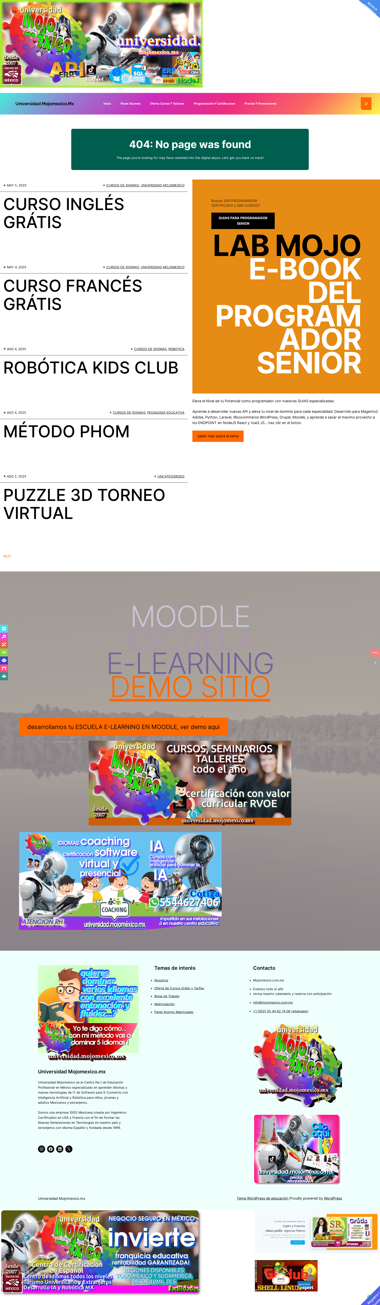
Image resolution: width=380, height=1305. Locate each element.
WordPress (333, 1198)
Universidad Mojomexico (162, 185)
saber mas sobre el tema (218, 436)
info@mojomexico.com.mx (273, 1002)
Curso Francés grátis (72, 295)
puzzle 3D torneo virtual (84, 504)
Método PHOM (66, 431)
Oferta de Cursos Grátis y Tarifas (179, 988)
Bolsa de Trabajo (167, 996)
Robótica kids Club (91, 367)
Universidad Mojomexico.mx (44, 103)
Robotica (176, 349)
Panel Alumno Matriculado (174, 1012)
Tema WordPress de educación (263, 1198)
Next (7, 556)
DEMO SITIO (190, 686)
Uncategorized (171, 476)
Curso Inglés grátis (63, 213)
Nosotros (161, 980)
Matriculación (164, 1004)
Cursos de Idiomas (122, 185)
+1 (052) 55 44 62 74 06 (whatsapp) (280, 1011)
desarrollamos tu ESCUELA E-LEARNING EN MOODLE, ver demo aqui (123, 726)
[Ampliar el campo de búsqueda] (366, 103)
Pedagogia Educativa (165, 413)
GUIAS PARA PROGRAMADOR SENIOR (243, 220)
